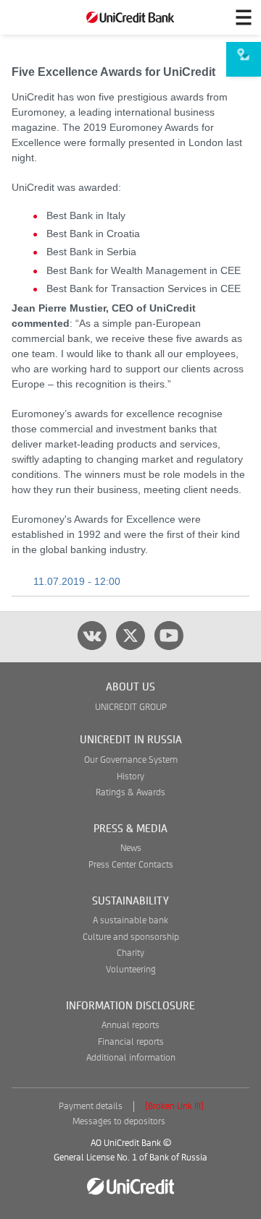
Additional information (130, 1058)
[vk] (92, 635)
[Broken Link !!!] (174, 1106)
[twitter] (130, 635)
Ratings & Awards (130, 792)
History (130, 776)
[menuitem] (243, 59)
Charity (130, 953)
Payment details (91, 1106)
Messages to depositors (118, 1121)
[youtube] (168, 635)
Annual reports (131, 1025)
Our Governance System (131, 760)
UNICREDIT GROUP (131, 707)
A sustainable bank (130, 920)
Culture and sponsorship (131, 937)
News (130, 848)
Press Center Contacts (130, 865)
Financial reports (131, 1042)
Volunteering (131, 969)
